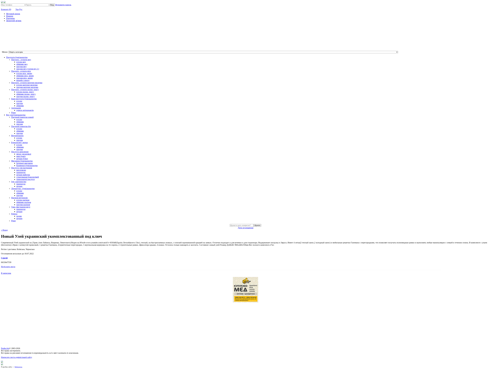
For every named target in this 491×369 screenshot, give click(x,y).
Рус (20, 9)
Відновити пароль (63, 5)
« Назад (4, 230)
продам (19, 103)
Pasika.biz (5, 348)
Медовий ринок (13, 14)
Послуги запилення (19, 152)
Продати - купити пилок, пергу (25, 89)
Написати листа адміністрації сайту (16, 357)
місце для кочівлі (23, 154)
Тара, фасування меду (20, 207)
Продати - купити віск (21, 71)
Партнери (10, 18)
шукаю (19, 186)
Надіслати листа (8, 267)
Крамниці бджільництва (27, 165)
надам (19, 216)
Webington (18, 367)
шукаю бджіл (22, 159)
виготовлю (21, 170)
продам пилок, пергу (25, 96)
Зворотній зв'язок (13, 21)
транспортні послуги (25, 179)
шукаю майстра (23, 175)
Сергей (4, 258)
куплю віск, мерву (24, 73)
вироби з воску (23, 80)
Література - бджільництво (23, 188)
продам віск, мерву (24, 78)
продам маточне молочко (27, 87)
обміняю (20, 106)
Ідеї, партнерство (18, 182)
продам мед (21, 66)
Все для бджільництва (15, 115)
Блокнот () (6, 9)
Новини (9, 16)
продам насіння (23, 205)
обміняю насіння (23, 202)
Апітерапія (16, 108)
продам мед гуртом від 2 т (27, 69)
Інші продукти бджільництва (24, 99)
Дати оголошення (245, 228)
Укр (17, 9)
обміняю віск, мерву (25, 76)
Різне (13, 112)
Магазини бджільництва (22, 161)
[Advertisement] (14, 36)
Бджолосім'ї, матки (19, 142)
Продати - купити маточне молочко (26, 83)
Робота (14, 214)
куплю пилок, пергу (25, 92)
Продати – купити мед (21, 60)
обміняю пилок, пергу (26, 94)
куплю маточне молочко (27, 85)
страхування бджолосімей (27, 177)
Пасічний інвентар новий (22, 117)
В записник (6, 273)
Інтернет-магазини (24, 163)
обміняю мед (21, 64)
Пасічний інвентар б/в (21, 126)
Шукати (257, 225)
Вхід (52, 5)
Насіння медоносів (19, 198)
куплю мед (21, 62)
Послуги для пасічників (21, 168)
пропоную (20, 172)
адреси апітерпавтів (25, 110)
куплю (19, 101)
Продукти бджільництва (16, 57)
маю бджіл (21, 156)
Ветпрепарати (17, 136)
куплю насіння (22, 200)
